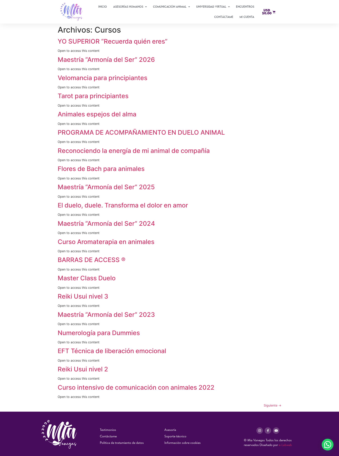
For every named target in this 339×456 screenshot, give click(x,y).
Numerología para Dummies (99, 333)
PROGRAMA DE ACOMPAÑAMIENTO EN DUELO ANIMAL (141, 132)
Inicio (102, 6)
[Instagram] (259, 430)
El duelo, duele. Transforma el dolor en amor (123, 205)
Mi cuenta (247, 16)
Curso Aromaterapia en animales (106, 242)
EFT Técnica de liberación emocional (112, 351)
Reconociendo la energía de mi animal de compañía (134, 150)
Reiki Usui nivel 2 (83, 369)
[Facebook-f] (268, 430)
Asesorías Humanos (128, 6)
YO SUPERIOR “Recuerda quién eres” (113, 41)
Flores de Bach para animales (101, 169)
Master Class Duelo (87, 278)
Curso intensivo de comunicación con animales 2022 (136, 387)
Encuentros (245, 6)
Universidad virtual (211, 6)
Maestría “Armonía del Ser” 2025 (106, 187)
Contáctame (223, 16)
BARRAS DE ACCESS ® (91, 260)
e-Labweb (285, 445)
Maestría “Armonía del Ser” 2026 (106, 59)
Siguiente (272, 405)
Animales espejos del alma (97, 114)
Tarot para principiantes (93, 96)
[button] (328, 445)
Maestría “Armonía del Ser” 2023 (106, 314)
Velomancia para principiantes (102, 78)
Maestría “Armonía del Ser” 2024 (106, 223)
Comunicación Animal (169, 6)
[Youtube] (276, 430)
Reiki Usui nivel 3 (83, 296)
